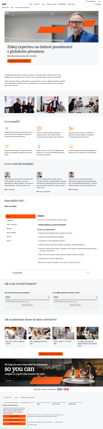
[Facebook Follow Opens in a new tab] (58, 389)
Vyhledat (98, 4)
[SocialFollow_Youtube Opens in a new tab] (68, 389)
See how (8, 380)
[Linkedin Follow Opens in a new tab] (61, 389)
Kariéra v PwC (5, 7)
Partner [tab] (9, 241)
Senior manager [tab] (11, 232)
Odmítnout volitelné (14, 420)
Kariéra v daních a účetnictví (22, 7)
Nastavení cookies (14, 423)
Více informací (10, 413)
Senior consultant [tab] (12, 224)
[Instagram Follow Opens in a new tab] (65, 389)
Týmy (12, 7)
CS (99, 1)
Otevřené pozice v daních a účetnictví (50, 353)
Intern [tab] (8, 216)
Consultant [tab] (10, 220)
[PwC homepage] (4, 3)
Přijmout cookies (14, 416)
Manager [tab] (9, 228)
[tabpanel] (69, 238)
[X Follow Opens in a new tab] (63, 389)
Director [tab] (9, 236)
